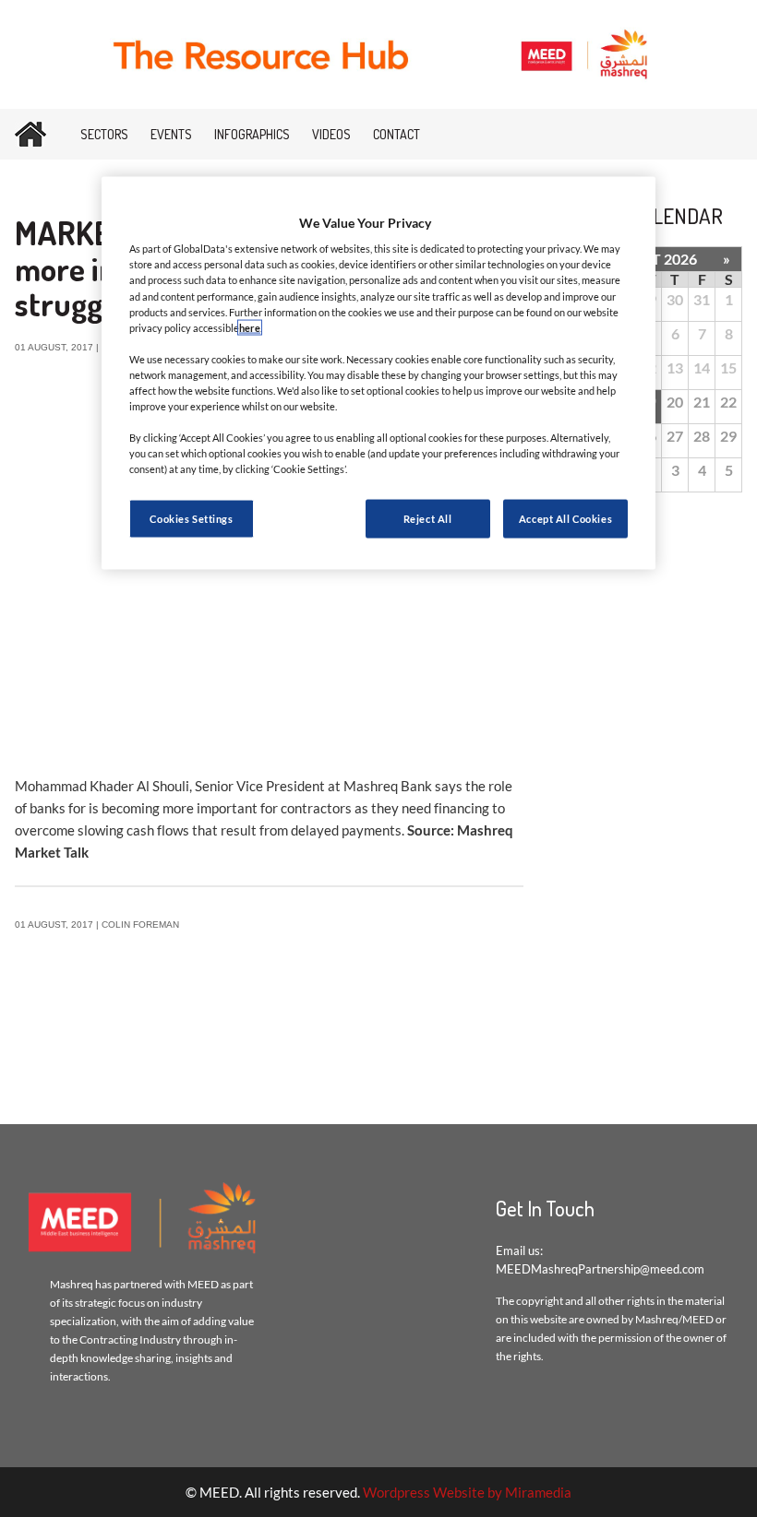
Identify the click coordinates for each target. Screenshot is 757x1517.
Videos (331, 134)
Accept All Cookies (565, 519)
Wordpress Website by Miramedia (467, 1492)
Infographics (252, 134)
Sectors (104, 134)
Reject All (427, 519)
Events (171, 134)
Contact (396, 134)
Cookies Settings (191, 519)
